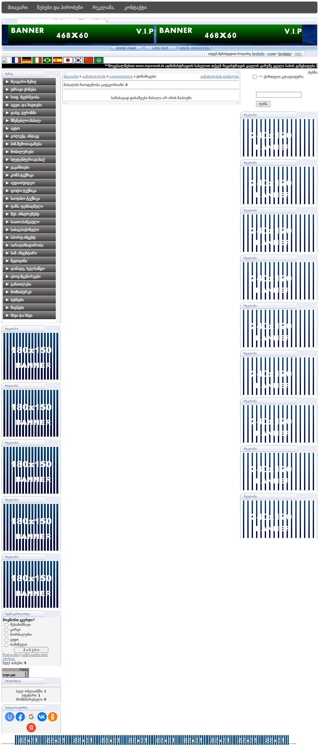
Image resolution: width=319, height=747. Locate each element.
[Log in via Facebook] (20, 716)
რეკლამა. (104, 7)
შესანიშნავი (20, 624)
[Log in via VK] (42, 716)
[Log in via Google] (31, 717)
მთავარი (18, 7)
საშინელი (18, 644)
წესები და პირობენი (60, 7)
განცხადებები (94, 76)
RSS (298, 53)
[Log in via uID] (9, 716)
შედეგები (11, 655)
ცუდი (14, 639)
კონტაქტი (135, 7)
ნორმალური (21, 634)
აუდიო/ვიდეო (121, 76)
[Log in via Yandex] (31, 727)
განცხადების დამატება (219, 76)
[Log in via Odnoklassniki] (52, 716)
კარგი (15, 629)
